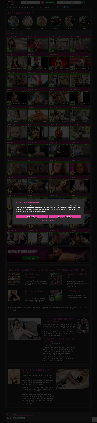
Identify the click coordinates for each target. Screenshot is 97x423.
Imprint (43, 220)
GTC (47, 220)
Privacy (50, 220)
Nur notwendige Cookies (65, 217)
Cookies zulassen (32, 217)
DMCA (53, 220)
